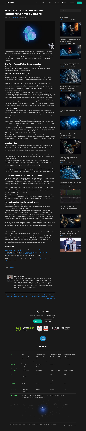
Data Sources (25, 389)
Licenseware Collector (40, 354)
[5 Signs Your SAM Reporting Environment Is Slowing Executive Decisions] (70, 221)
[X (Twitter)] (49, 347)
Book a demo (48, 321)
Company (12, 383)
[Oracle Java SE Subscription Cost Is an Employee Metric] (70, 52)
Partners (12, 380)
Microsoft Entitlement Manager (28, 360)
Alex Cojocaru (15, 17)
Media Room (24, 385)
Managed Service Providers (55, 380)
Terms (72, 425)
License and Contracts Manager (70, 354)
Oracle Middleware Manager (69, 358)
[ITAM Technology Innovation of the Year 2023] (61, 329)
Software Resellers (40, 380)
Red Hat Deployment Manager (28, 358)
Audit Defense (39, 370)
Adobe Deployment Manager (69, 356)
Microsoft (24, 364)
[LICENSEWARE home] (43, 311)
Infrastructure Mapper (26, 356)
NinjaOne (24, 366)
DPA (75, 425)
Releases (38, 389)
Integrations (14, 364)
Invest (65, 383)
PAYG (37, 374)
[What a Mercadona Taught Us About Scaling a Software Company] (70, 244)
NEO (23, 354)
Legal (51, 383)
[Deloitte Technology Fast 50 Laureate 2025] (25, 329)
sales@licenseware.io (40, 397)
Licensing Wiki (25, 391)
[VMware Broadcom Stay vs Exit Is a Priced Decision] (70, 28)
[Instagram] (46, 347)
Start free (37, 321)
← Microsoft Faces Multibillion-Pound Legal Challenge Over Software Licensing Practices (16, 295)
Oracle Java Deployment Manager (56, 358)
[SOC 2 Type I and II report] (43, 338)
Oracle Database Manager (41, 358)
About (23, 383)
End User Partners (26, 380)
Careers (37, 383)
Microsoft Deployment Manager (56, 356)
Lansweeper (52, 364)
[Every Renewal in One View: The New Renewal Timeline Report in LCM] (70, 195)
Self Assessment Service (41, 356)
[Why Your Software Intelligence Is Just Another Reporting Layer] (70, 75)
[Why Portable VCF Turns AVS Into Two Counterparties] (70, 146)
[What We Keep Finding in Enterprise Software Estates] (70, 122)
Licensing (12, 267)
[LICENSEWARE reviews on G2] (43, 328)
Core (65, 374)
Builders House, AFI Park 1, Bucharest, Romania (33, 395)
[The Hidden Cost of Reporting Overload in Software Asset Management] (70, 171)
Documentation (53, 389)
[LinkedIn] (36, 347)
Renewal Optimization (68, 370)
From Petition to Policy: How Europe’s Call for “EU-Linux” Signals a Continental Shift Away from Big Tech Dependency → (42, 296)
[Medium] (40, 347)
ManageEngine (67, 364)
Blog (65, 389)
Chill (51, 374)
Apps (11, 354)
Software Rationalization (55, 370)
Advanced (24, 376)
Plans (11, 374)
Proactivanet (38, 366)
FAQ (37, 391)
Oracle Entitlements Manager (42, 360)
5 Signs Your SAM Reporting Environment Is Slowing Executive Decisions (69, 208)
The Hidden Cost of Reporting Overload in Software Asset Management (68, 159)
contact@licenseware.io (28, 397)
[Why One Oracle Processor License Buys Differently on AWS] (70, 99)
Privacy (68, 425)
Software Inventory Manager (55, 354)
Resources (13, 389)
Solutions (13, 370)
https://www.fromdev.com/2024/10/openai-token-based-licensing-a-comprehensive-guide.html (23, 256)
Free (23, 374)
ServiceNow (38, 364)
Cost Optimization (25, 370)
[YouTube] (43, 347)
